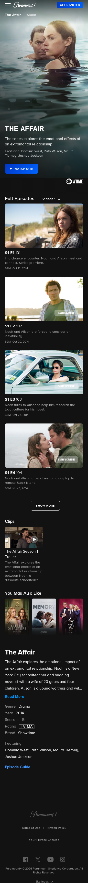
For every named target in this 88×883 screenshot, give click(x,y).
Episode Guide (17, 767)
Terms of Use (31, 828)
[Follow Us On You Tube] (50, 859)
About (31, 15)
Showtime (26, 733)
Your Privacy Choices (44, 840)
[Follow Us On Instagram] (62, 859)
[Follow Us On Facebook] (25, 859)
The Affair (13, 15)
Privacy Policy (57, 828)
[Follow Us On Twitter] (38, 859)
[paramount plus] (24, 5)
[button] (7, 5)
